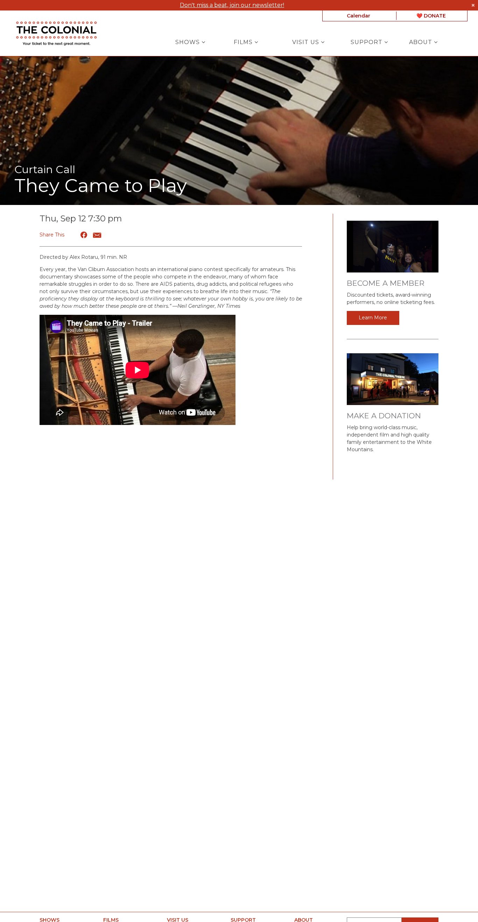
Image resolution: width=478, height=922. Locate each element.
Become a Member (385, 283)
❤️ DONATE (431, 16)
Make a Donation (384, 415)
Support (367, 42)
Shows (188, 42)
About (421, 42)
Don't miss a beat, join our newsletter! (232, 5)
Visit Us (306, 42)
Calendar (358, 16)
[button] (84, 234)
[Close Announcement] (473, 5)
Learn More (373, 317)
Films (244, 42)
